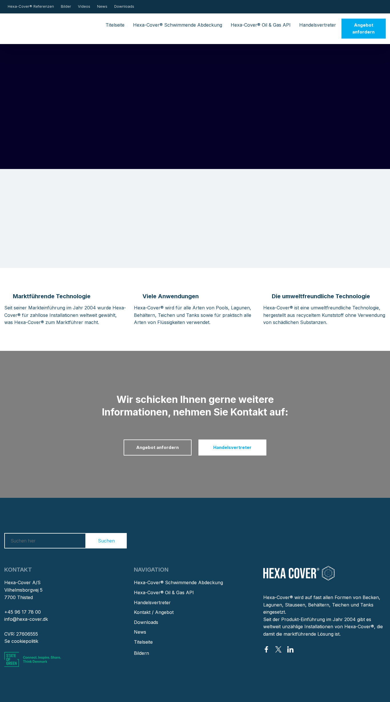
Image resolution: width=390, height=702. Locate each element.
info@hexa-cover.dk (26, 619)
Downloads (124, 6)
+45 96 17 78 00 (22, 612)
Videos (84, 6)
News (102, 6)
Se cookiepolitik (21, 641)
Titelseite (115, 25)
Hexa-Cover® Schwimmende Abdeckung (177, 25)
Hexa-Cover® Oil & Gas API (261, 25)
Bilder (66, 6)
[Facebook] (266, 649)
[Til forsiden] (30, 25)
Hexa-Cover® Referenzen (31, 6)
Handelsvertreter (317, 25)
